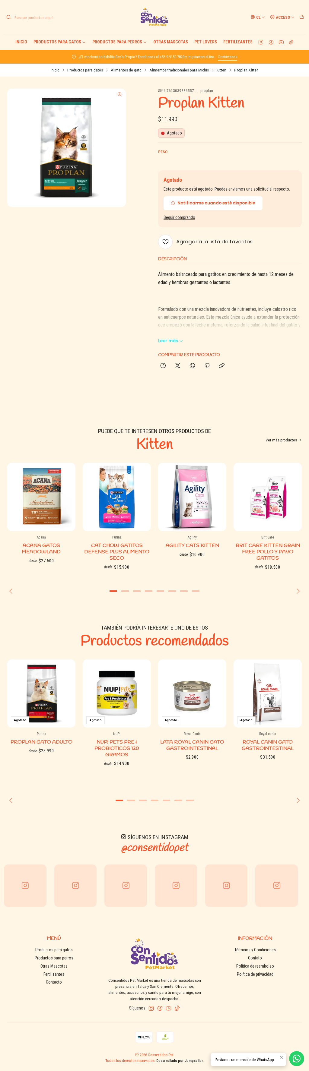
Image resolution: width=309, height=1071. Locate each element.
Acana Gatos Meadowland (41, 548)
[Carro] (301, 17)
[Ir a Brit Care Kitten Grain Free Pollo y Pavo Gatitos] (268, 497)
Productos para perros (117, 42)
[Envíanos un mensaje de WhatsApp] (296, 1058)
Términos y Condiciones (255, 949)
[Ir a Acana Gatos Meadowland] (41, 497)
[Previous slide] (11, 591)
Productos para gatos (57, 42)
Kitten (221, 70)
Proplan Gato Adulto (41, 742)
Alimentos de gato (126, 70)
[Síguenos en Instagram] (261, 42)
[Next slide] (297, 591)
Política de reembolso (255, 966)
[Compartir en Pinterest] (207, 366)
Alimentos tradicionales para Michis (179, 70)
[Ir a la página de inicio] (154, 17)
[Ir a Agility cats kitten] (192, 497)
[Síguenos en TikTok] (291, 42)
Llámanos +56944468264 (114, 57)
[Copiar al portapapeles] (222, 366)
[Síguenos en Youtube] (281, 42)
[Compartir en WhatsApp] (192, 366)
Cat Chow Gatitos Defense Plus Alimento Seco (116, 552)
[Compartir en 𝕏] (178, 366)
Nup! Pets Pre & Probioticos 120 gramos (116, 748)
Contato (255, 958)
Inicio (21, 42)
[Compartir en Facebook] (163, 366)
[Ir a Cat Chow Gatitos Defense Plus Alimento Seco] (117, 497)
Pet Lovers (205, 42)
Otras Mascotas (170, 42)
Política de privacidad (255, 974)
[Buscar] (9, 17)
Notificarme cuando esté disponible (216, 203)
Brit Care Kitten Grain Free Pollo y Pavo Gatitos (268, 552)
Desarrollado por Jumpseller (179, 1060)
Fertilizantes (238, 42)
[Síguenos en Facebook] (271, 42)
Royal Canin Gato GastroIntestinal (268, 745)
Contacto (54, 982)
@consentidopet (154, 848)
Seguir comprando (179, 218)
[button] (113, 591)
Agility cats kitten (192, 545)
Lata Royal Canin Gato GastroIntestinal (192, 745)
